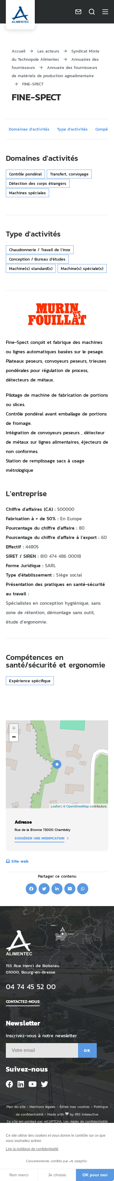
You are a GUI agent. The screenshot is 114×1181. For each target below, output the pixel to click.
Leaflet (56, 806)
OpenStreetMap (77, 806)
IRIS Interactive (86, 1114)
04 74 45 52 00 (31, 986)
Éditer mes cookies (75, 1106)
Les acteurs (49, 51)
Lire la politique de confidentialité (32, 1149)
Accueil (18, 51)
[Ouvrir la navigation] (105, 11)
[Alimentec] (20, 14)
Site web (20, 861)
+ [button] (14, 728)
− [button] (14, 737)
